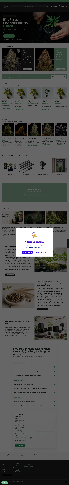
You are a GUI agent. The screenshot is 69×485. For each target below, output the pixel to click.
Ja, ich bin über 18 (27, 252)
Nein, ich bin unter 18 (41, 252)
